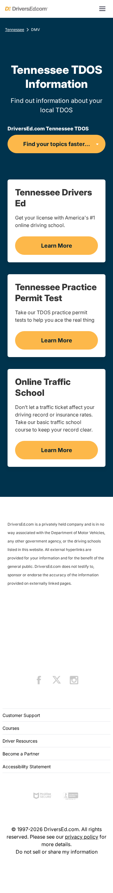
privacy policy (81, 837)
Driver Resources (20, 741)
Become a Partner (21, 753)
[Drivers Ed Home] (26, 8)
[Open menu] (102, 8)
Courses (11, 728)
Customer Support (21, 715)
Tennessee (14, 29)
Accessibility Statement (27, 766)
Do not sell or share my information (57, 852)
